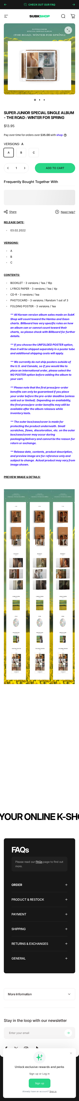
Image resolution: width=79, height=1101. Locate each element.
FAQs (39, 861)
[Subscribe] (68, 1033)
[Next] (73, 4)
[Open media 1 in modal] (68, 30)
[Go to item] (35, 100)
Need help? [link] (68, 212)
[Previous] (5, 4)
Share (12, 211)
